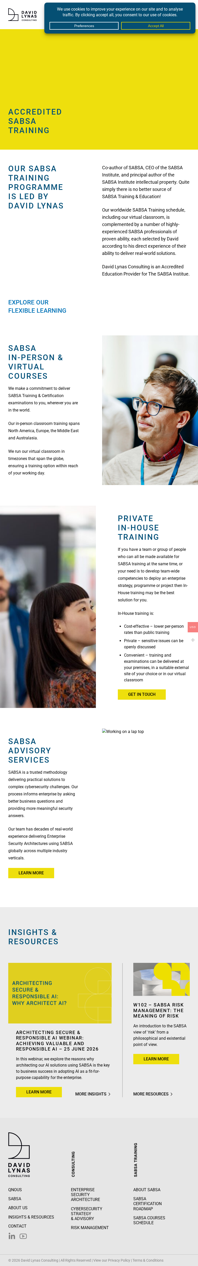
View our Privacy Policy (111, 1260)
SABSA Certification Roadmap (147, 1203)
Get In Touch (141, 694)
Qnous (15, 1189)
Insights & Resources (31, 1217)
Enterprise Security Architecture (85, 1194)
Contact (17, 1226)
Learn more (31, 872)
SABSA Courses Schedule (149, 1220)
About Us (18, 1207)
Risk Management (90, 1227)
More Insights (90, 1094)
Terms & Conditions (148, 1260)
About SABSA (146, 1189)
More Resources (151, 1094)
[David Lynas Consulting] (22, 14)
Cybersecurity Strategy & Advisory (86, 1213)
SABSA (14, 1198)
